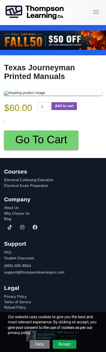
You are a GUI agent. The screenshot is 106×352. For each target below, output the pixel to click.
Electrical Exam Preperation (26, 186)
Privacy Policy (15, 297)
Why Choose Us (17, 214)
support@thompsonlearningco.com (34, 272)
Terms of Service (17, 302)
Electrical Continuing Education (28, 180)
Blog (7, 219)
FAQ (7, 252)
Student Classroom (19, 258)
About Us (11, 208)
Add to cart (64, 106)
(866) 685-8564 (17, 265)
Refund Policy (15, 307)
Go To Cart (41, 139)
